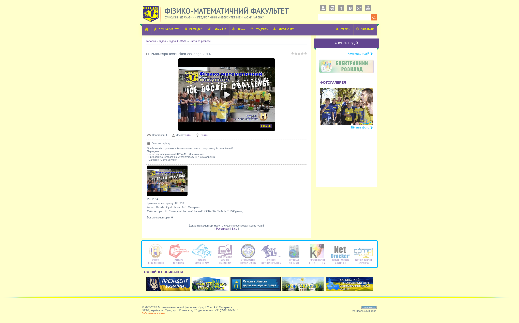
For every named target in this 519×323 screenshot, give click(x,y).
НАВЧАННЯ (219, 29)
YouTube (368, 8)
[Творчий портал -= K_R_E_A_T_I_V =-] (317, 263)
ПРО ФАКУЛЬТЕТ (169, 29)
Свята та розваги (200, 41)
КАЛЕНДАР (195, 29)
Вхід (332, 8)
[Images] (167, 181)
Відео (162, 41)
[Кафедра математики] (179, 263)
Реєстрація (323, 8)
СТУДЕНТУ (262, 29)
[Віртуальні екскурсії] (294, 263)
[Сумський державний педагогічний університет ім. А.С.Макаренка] (156, 263)
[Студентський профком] (248, 263)
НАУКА (241, 29)
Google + (359, 8)
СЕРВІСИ (345, 29)
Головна (151, 41)
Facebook (341, 8)
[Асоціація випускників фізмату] (271, 263)
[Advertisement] (346, 161)
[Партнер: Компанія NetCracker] (340, 263)
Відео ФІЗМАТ (178, 41)
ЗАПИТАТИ (367, 29)
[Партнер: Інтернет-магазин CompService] (363, 263)
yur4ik (187, 135)
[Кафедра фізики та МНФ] (202, 263)
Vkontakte (350, 8)
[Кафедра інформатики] (225, 263)
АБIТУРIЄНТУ (286, 29)
